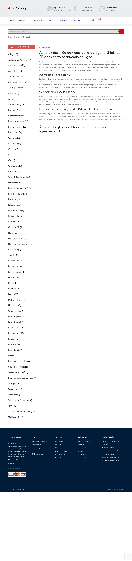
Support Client (59, 8)
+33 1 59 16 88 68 (87, 8)
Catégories (22, 20)
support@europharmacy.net (17, 466)
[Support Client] (49, 8)
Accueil (12, 20)
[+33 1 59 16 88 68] (76, 8)
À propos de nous (77, 20)
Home (10, 37)
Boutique (17, 37)
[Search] (121, 31)
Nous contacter (62, 20)
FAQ (49, 20)
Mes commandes (38, 20)
